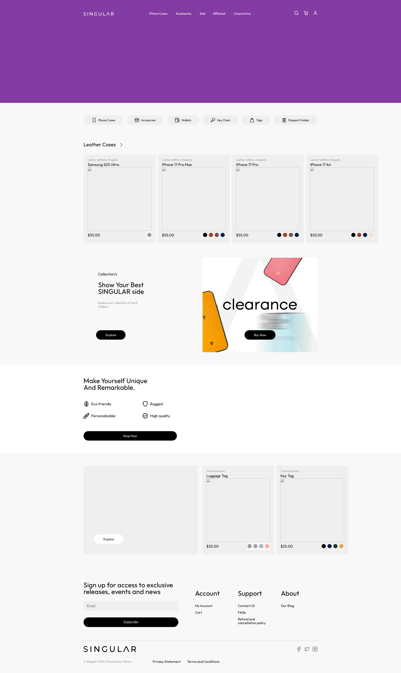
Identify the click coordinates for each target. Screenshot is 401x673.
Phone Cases (106, 120)
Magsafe (113, 159)
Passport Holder (299, 120)
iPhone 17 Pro (247, 164)
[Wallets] (177, 120)
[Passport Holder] (284, 120)
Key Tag (287, 475)
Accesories (148, 120)
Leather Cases (100, 144)
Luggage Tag (217, 475)
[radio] (205, 235)
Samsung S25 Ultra (103, 164)
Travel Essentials (215, 471)
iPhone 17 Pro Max (177, 164)
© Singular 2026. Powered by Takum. (108, 661)
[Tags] (252, 120)
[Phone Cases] (94, 120)
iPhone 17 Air (320, 164)
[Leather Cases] (121, 145)
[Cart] (306, 13)
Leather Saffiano (97, 159)
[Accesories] (137, 120)
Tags (259, 120)
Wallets (186, 120)
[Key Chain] (213, 120)
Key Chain (223, 120)
